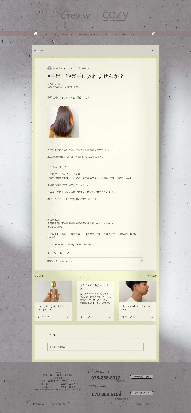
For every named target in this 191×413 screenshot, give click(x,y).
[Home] (35, 33)
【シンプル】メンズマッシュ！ (136, 308)
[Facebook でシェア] (48, 253)
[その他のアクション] (142, 68)
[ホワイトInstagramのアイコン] (154, 34)
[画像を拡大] (63, 122)
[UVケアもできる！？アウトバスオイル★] (53, 291)
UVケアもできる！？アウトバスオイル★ (52, 308)
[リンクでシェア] (68, 253)
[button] (153, 50)
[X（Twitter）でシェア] (55, 253)
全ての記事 (39, 50)
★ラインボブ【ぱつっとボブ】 (94, 287)
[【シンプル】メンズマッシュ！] (137, 291)
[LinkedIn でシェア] (61, 253)
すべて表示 (152, 276)
